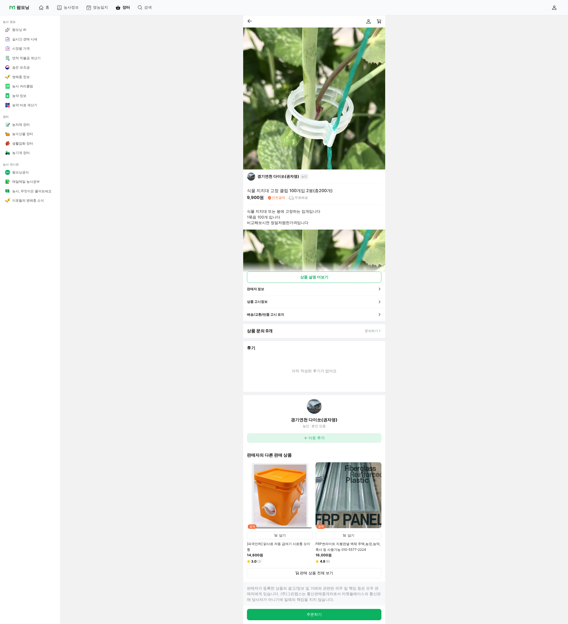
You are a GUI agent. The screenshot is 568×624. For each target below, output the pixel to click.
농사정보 (71, 7)
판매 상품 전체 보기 (316, 573)
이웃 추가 (316, 438)
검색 (148, 7)
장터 (126, 7)
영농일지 (100, 7)
